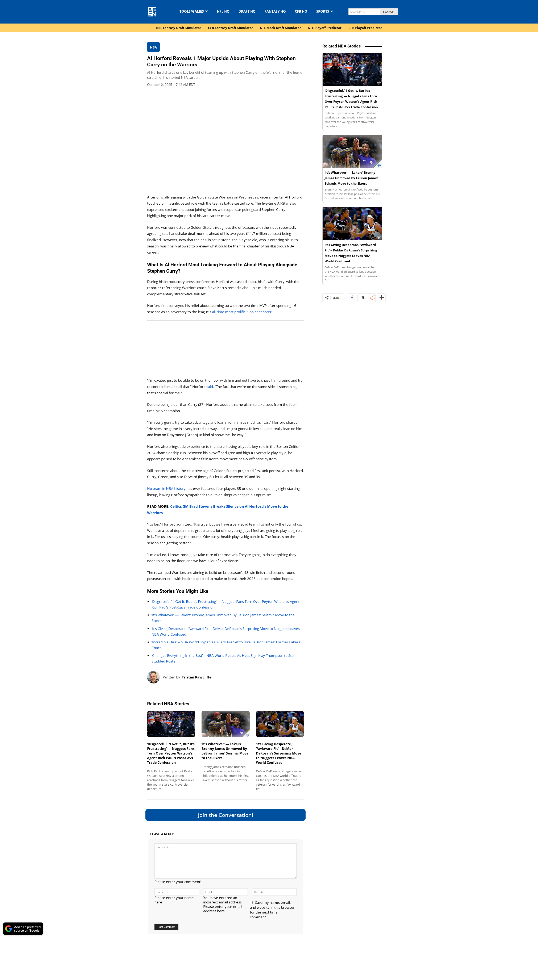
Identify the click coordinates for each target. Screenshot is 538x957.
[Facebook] (352, 297)
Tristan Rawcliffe (196, 677)
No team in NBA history (166, 488)
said (209, 386)
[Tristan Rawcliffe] (155, 677)
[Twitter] (361, 297)
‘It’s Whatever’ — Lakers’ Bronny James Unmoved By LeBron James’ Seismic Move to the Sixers (225, 751)
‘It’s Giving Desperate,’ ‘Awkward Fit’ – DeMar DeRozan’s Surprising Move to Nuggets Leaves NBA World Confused (278, 753)
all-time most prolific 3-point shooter (242, 311)
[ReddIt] (371, 297)
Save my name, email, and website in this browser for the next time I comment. (272, 909)
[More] (381, 297)
